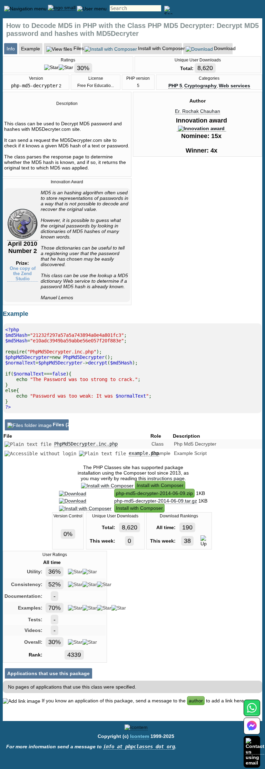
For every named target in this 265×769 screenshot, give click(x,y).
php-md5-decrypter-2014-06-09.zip (154, 493)
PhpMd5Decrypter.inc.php (86, 444)
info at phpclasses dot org (139, 746)
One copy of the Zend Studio (23, 273)
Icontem (139, 736)
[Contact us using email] (255, 752)
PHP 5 (175, 85)
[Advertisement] (197, 220)
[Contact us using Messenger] (252, 730)
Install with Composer (160, 485)
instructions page (166, 478)
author (196, 700)
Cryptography (200, 85)
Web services (234, 85)
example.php (144, 453)
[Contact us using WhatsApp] (251, 712)
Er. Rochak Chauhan (197, 111)
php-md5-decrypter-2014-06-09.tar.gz (155, 501)
